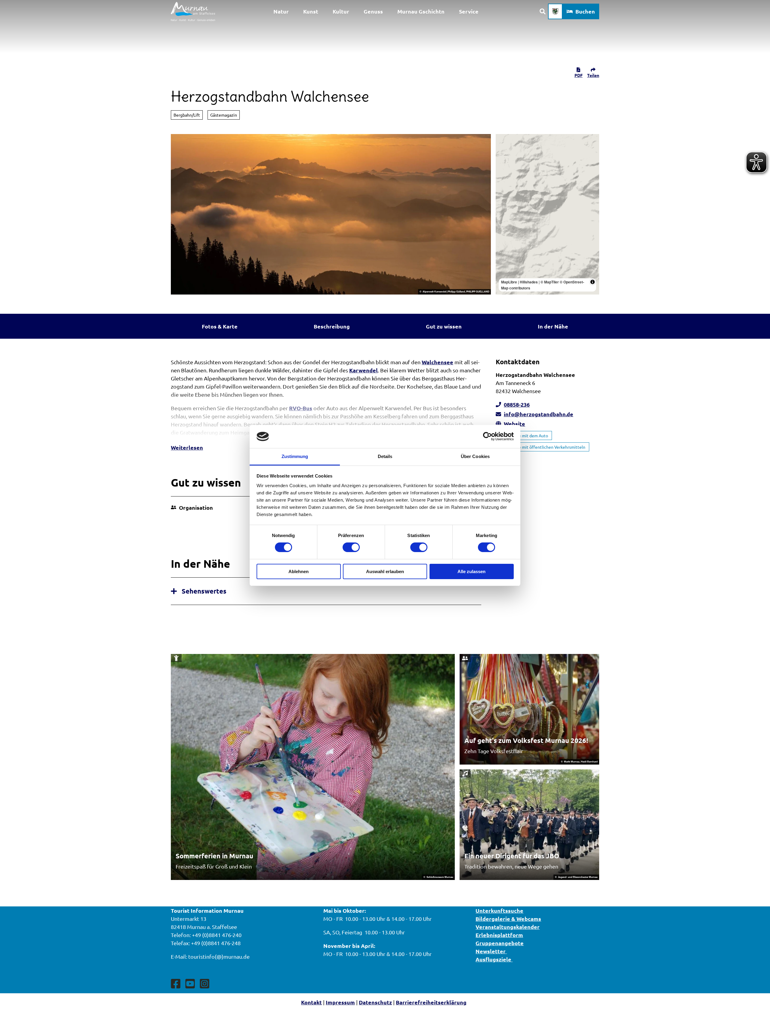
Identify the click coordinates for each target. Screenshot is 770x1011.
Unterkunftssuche (499, 910)
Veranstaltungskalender (508, 926)
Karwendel (363, 370)
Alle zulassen (471, 571)
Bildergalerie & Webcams (508, 918)
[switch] (351, 547)
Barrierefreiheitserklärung (431, 1002)
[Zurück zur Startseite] (193, 11)
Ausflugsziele (494, 959)
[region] (547, 214)
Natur (281, 11)
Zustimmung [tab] (295, 456)
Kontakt (311, 1002)
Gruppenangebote (500, 942)
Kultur (341, 11)
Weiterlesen (187, 447)
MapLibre (509, 282)
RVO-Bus (300, 408)
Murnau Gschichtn (421, 11)
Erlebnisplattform (499, 934)
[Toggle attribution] (592, 282)
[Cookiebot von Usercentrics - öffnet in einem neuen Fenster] (487, 436)
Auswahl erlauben (385, 571)
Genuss (373, 11)
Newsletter (491, 951)
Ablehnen (298, 571)
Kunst (310, 11)
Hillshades (529, 282)
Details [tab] (385, 456)
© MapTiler (550, 282)
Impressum (340, 1002)
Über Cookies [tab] (475, 456)
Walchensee (437, 362)
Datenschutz (375, 1002)
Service (469, 11)
